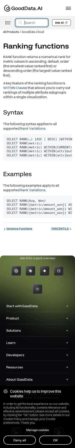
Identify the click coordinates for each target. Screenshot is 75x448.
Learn (10, 343)
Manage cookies (37, 430)
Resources (14, 367)
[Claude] (30, 271)
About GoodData (19, 379)
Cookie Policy (12, 419)
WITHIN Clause (15, 87)
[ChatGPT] (16, 271)
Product (12, 318)
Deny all (19, 440)
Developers (15, 355)
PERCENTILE (60, 228)
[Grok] (59, 271)
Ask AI (59, 22)
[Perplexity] (37, 289)
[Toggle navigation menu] (8, 23)
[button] (27, 112)
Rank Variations (32, 128)
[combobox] (32, 23)
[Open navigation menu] (68, 8)
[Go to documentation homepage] (23, 8)
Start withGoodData (22, 306)
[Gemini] (45, 271)
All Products (11, 32)
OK (55, 440)
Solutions (13, 330)
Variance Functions (19, 228)
